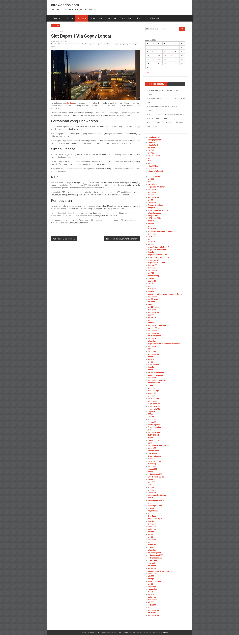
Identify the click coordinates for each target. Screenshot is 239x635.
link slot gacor (85, 44)
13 (165, 55)
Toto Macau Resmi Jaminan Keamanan (121, 239)
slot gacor (120, 44)
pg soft (92, 44)
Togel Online (125, 18)
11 (153, 55)
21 (171, 59)
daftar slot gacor (58, 44)
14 (171, 55)
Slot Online (81, 18)
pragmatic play (100, 44)
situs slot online (111, 44)
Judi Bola (138, 18)
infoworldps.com (65, 5)
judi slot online (75, 44)
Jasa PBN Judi (152, 18)
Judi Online (68, 18)
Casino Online (96, 18)
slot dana (70, 103)
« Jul (147, 73)
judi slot (67, 44)
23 (182, 59)
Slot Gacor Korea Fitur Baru (64, 239)
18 (153, 59)
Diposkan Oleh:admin (60, 41)
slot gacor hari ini (129, 44)
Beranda (56, 18)
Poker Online (110, 18)
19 (159, 59)
